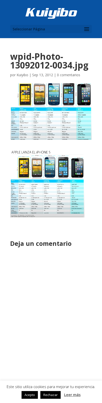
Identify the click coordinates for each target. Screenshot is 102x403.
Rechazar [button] (50, 395)
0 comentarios (68, 74)
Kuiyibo (22, 74)
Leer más (72, 394)
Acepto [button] (30, 395)
